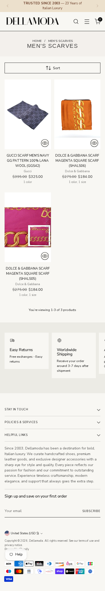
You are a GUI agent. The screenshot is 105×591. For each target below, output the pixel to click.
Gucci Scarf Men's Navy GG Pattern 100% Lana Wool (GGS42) (28, 160)
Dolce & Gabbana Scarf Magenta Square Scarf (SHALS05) (28, 273)
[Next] (97, 6)
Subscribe (91, 511)
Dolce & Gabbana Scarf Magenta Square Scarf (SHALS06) (77, 160)
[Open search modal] (76, 21)
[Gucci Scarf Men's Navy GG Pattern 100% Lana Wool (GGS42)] (28, 114)
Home (37, 41)
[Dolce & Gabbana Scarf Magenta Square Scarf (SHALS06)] (77, 114)
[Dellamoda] (33, 21)
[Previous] (7, 6)
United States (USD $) (25, 533)
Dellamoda (36, 541)
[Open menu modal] (87, 21)
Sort (56, 68)
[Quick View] (45, 143)
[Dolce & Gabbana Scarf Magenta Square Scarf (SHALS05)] (28, 227)
